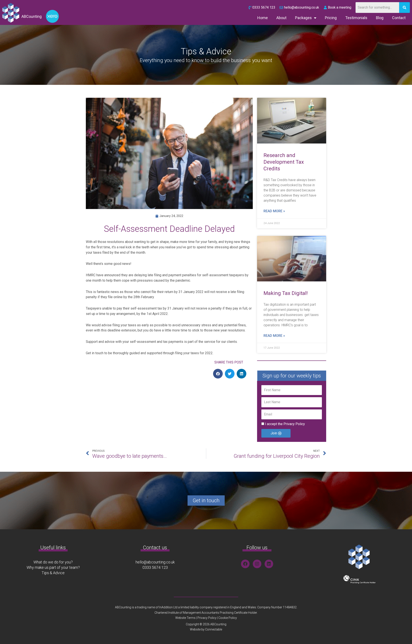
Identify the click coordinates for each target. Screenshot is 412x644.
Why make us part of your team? (53, 567)
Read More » (274, 211)
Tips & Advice (53, 573)
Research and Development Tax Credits (284, 162)
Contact (399, 17)
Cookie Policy (227, 618)
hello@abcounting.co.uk (155, 562)
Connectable (213, 629)
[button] (218, 373)
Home (262, 17)
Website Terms (185, 618)
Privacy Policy (294, 424)
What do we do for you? (53, 562)
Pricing (331, 17)
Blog (379, 17)
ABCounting (31, 16)
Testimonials (356, 17)
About (281, 17)
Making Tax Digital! (286, 293)
